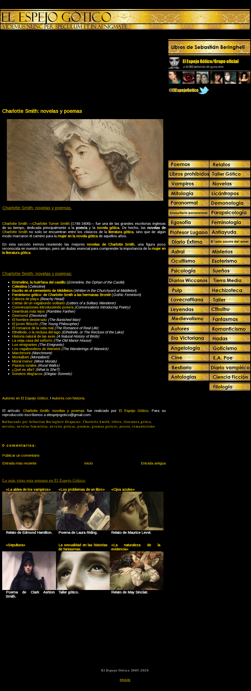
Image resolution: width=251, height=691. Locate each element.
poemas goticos (104, 426)
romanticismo (143, 426)
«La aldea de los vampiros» (28, 489)
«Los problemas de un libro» (81, 489)
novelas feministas (32, 426)
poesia (125, 426)
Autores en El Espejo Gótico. (25, 398)
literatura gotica (137, 421)
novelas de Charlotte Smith (110, 244)
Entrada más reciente (19, 463)
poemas (83, 426)
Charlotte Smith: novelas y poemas (42, 111)
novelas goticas (62, 426)
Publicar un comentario (21, 455)
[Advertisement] (43, 70)
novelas (8, 426)
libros (116, 421)
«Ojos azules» (123, 489)
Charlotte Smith (96, 421)
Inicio (88, 463)
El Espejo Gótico (133, 410)
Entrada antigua (153, 463)
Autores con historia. (68, 398)
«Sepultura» (15, 545)
